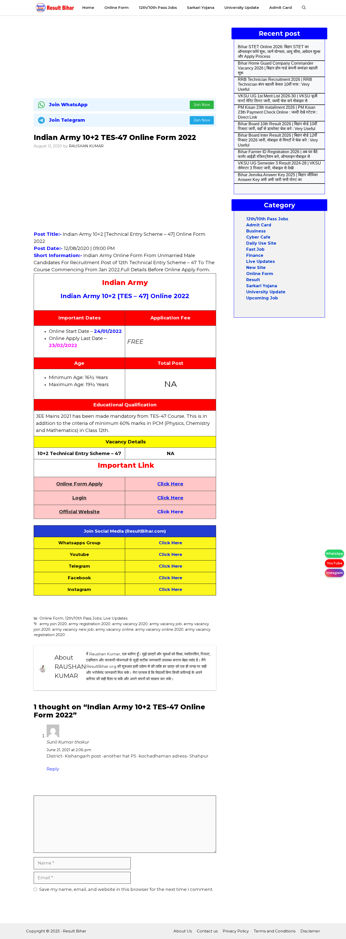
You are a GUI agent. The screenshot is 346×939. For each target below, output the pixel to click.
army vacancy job (165, 624)
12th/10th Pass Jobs (158, 7)
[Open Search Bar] (304, 7)
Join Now (202, 104)
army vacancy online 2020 (159, 629)
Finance (254, 255)
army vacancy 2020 (130, 624)
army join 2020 (53, 624)
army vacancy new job (73, 629)
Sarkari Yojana (200, 7)
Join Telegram (67, 120)
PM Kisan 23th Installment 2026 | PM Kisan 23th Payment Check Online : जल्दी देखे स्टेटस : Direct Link (277, 112)
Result (253, 279)
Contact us (207, 931)
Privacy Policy (236, 931)
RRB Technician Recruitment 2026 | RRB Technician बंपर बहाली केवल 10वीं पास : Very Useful (275, 84)
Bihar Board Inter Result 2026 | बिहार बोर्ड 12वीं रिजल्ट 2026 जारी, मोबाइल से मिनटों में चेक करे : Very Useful (278, 140)
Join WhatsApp (68, 104)
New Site (256, 267)
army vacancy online (114, 629)
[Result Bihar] (55, 7)
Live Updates (115, 618)
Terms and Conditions (274, 931)
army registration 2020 (89, 624)
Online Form (116, 7)
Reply (53, 768)
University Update (241, 7)
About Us (183, 931)
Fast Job (255, 249)
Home (88, 7)
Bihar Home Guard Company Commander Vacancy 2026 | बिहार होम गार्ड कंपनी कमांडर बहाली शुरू (278, 68)
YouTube (334, 563)
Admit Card (280, 7)
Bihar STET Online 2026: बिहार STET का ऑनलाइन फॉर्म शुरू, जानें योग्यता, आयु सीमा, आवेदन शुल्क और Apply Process (279, 52)
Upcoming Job (262, 298)
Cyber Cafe (258, 237)
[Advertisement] (125, 55)
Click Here (170, 484)
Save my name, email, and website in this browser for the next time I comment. (126, 889)
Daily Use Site (261, 243)
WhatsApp (334, 553)
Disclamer (310, 931)
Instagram (334, 573)
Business (256, 231)
